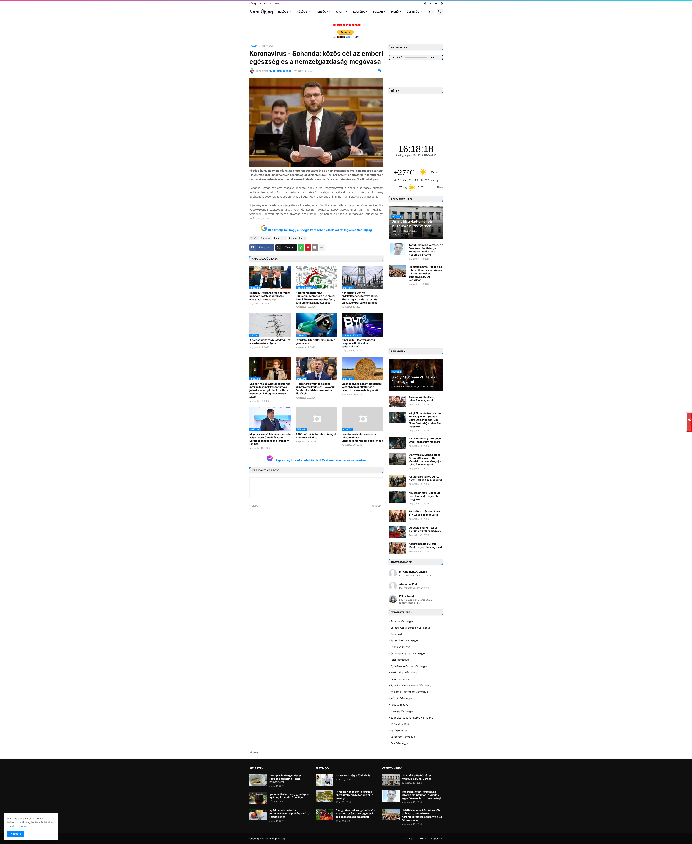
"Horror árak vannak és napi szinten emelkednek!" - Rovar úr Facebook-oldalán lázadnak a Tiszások (315, 388)
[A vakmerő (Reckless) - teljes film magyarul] (397, 401)
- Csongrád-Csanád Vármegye (407, 653)
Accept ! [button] (16, 833)
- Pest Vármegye (398, 704)
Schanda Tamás (297, 238)
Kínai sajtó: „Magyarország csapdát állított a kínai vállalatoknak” (358, 343)
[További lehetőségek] (322, 247)
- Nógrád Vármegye (400, 698)
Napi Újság (261, 11)
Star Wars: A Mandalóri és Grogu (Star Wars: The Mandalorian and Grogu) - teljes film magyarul (425, 459)
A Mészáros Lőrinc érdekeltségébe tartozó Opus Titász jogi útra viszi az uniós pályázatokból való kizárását (360, 297)
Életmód (413, 11)
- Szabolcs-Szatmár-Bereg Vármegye (411, 717)
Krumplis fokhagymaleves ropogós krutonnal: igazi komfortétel (285, 778)
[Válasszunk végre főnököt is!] (324, 780)
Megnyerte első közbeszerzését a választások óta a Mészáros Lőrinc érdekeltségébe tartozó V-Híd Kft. (270, 438)
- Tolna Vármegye (399, 723)
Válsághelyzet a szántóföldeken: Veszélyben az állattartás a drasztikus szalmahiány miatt (362, 387)
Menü (395, 11)
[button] (431, 12)
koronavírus (280, 238)
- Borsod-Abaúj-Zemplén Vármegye (410, 627)
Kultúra (359, 11)
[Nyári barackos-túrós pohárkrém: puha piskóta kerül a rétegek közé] (258, 814)
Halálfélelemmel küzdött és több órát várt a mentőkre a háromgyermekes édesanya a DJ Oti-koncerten (425, 273)
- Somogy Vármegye (401, 711)
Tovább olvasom (17, 826)
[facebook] (425, 3)
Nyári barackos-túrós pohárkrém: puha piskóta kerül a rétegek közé (289, 813)
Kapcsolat (275, 3)
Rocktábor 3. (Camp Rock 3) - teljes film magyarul (424, 513)
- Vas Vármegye (398, 730)
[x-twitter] (430, 3)
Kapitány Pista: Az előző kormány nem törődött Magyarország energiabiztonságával (269, 296)
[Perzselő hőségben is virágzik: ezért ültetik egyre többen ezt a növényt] (324, 796)
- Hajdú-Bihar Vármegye (403, 672)
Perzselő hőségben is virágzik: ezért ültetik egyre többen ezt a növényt (354, 795)
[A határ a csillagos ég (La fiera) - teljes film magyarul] (397, 481)
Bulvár (378, 11)
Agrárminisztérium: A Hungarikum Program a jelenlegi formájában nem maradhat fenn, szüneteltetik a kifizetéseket (315, 297)
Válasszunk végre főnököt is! (353, 775)
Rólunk (263, 3)
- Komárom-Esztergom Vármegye (408, 691)
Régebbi (376, 505)
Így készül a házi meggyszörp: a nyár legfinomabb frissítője (289, 795)
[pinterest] (442, 3)
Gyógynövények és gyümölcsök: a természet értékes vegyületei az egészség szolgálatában (356, 813)
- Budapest (395, 634)
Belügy (283, 11)
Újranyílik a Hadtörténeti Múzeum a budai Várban (417, 777)
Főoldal (253, 46)
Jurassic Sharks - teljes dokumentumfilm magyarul (425, 529)
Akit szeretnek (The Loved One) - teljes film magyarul (425, 440)
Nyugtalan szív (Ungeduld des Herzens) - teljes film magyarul (425, 496)
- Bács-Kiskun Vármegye (403, 640)
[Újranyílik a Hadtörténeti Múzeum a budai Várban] (391, 780)
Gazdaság (267, 46)
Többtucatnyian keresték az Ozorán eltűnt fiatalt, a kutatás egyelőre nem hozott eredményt (426, 249)
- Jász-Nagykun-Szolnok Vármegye (410, 685)
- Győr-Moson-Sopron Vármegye (408, 666)
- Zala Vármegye (398, 743)
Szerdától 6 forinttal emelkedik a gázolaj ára (315, 341)
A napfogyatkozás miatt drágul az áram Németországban (270, 341)
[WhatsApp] (301, 247)
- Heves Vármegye (400, 678)
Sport (340, 11)
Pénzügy (322, 11)
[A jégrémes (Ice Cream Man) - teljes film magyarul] (397, 548)
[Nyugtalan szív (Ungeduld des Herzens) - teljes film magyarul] (397, 497)
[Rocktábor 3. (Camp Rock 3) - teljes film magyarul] (397, 516)
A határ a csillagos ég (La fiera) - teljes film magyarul (425, 478)
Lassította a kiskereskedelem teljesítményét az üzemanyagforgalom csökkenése (362, 437)
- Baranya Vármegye (401, 621)
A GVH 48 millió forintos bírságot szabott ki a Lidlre (316, 435)
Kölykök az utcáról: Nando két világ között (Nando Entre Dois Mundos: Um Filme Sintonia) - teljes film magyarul (425, 420)
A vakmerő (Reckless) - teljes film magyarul (423, 399)
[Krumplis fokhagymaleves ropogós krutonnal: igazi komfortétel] (258, 780)
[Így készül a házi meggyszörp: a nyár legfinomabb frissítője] (258, 798)
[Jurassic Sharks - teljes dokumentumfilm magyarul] (397, 532)
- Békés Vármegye (399, 646)
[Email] (315, 247)
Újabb (254, 505)
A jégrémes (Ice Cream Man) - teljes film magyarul (425, 545)
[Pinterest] (308, 247)
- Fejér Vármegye (399, 659)
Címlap (252, 3)
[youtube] (436, 3)
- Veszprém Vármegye (402, 736)
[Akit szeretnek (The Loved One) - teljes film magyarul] (397, 443)
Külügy (302, 11)
